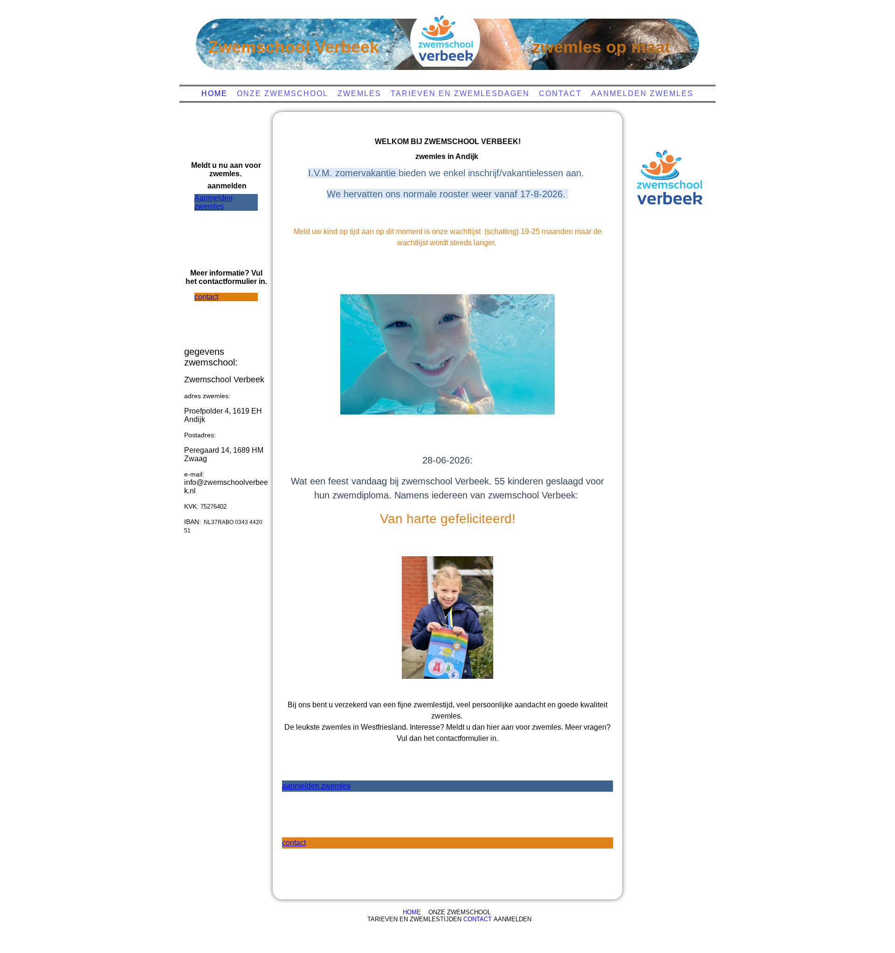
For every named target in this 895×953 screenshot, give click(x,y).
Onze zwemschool (282, 93)
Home (214, 93)
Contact (560, 93)
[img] (445, 40)
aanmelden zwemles (642, 93)
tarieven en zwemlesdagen (460, 93)
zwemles (359, 93)
